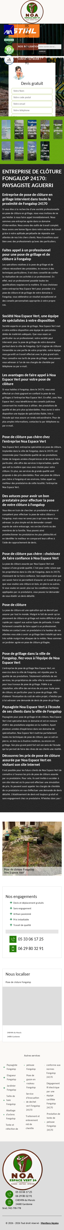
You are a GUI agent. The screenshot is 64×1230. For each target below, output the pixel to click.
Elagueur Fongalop (11, 1077)
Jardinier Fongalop (11, 1088)
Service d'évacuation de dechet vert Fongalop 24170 (33, 1102)
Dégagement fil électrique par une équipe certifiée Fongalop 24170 (53, 1095)
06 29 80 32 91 (27, 55)
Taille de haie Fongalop (11, 1100)
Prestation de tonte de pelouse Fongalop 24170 (53, 1122)
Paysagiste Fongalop (12, 1067)
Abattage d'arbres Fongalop (10, 1114)
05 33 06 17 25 (27, 34)
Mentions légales (50, 1223)
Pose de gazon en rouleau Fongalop (31, 1081)
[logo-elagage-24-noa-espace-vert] (32, 12)
